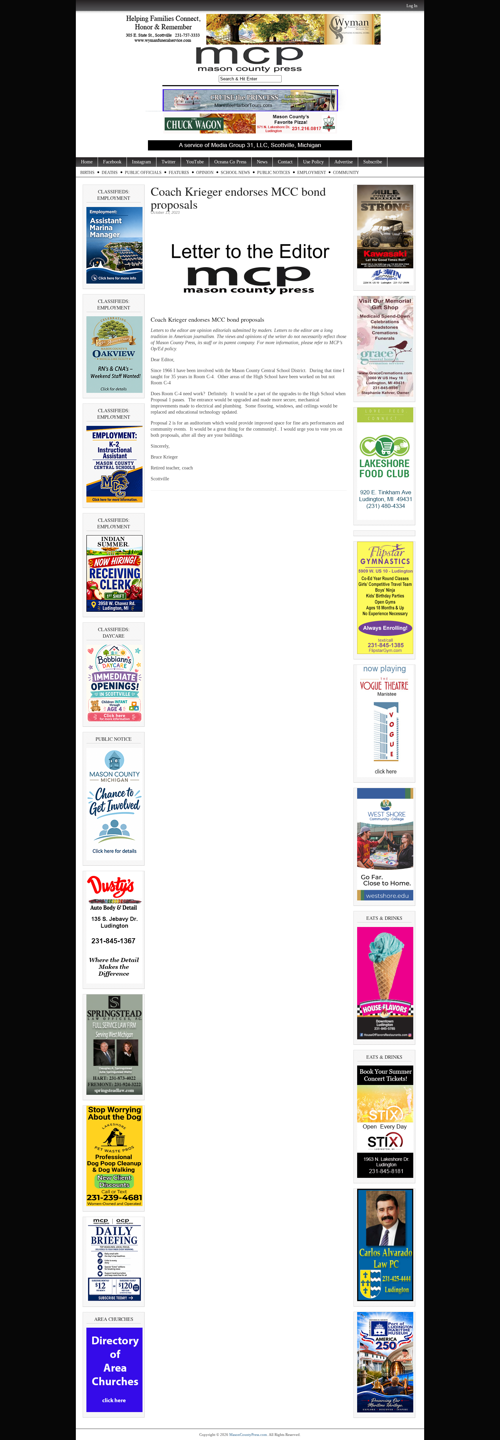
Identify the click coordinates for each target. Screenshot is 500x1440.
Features (179, 172)
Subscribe (372, 161)
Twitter (169, 161)
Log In (411, 5)
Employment (311, 172)
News (262, 161)
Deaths (110, 172)
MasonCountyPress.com (248, 1435)
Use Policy (313, 161)
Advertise (343, 161)
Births (87, 172)
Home (87, 161)
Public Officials (143, 172)
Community (346, 172)
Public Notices (273, 172)
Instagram (141, 161)
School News (235, 172)
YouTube (195, 161)
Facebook (112, 161)
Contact (285, 161)
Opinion (205, 172)
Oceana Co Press (230, 161)
